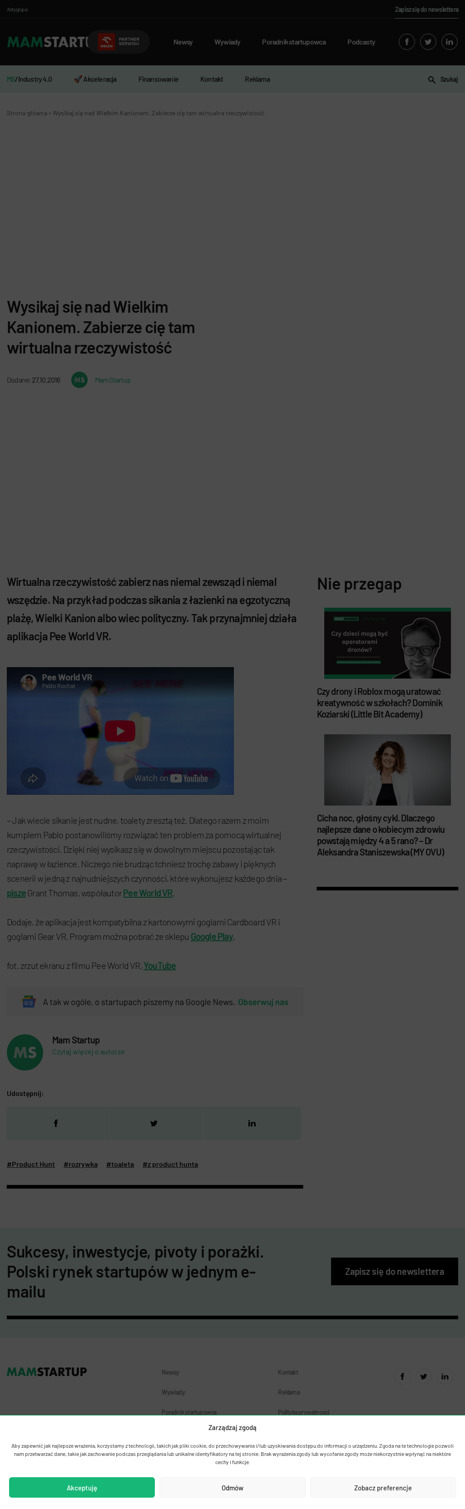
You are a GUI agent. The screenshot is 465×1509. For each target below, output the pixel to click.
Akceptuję (82, 1488)
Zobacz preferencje (383, 1488)
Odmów (232, 1488)
